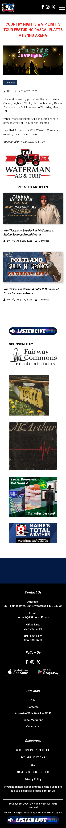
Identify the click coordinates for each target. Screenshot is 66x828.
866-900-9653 (33, 640)
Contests (10, 82)
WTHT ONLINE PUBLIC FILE (33, 750)
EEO (33, 764)
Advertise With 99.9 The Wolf (33, 713)
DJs (33, 700)
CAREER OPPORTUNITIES (33, 772)
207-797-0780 (33, 628)
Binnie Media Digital (50, 812)
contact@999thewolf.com (33, 617)
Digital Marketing (33, 720)
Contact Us (33, 726)
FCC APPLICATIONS (33, 757)
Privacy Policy (33, 779)
